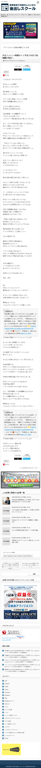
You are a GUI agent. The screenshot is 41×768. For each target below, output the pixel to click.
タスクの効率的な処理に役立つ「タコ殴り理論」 (25, 530)
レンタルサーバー (9, 735)
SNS (6, 698)
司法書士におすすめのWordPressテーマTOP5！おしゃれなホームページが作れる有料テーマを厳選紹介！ (22, 651)
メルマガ (7, 727)
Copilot (6, 689)
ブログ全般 (8, 721)
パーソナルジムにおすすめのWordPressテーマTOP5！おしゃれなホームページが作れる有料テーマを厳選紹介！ (22, 665)
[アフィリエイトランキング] (11, 634)
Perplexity (7, 695)
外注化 (6, 738)
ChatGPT (7, 683)
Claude (6, 686)
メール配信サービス (10, 724)
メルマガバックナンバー (28, 468)
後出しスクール (20, 766)
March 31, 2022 (26, 333)
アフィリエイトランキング (9, 637)
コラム (6, 706)
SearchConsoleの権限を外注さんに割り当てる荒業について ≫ (30, 565)
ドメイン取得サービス (11, 715)
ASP (6, 681)
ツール (6, 712)
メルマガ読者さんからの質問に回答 (14, 732)
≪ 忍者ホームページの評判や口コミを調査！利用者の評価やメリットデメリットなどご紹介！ (10, 566)
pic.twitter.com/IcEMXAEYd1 (24, 328)
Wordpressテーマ (9, 701)
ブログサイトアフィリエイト (13, 718)
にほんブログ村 (6, 640)
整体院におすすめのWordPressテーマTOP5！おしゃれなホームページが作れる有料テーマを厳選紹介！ (22, 670)
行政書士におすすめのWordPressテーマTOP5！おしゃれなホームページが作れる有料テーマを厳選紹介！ (22, 656)
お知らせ (7, 704)
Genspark (7, 692)
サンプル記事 (8, 709)
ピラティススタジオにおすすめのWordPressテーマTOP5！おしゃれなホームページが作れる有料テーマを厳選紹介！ (22, 661)
